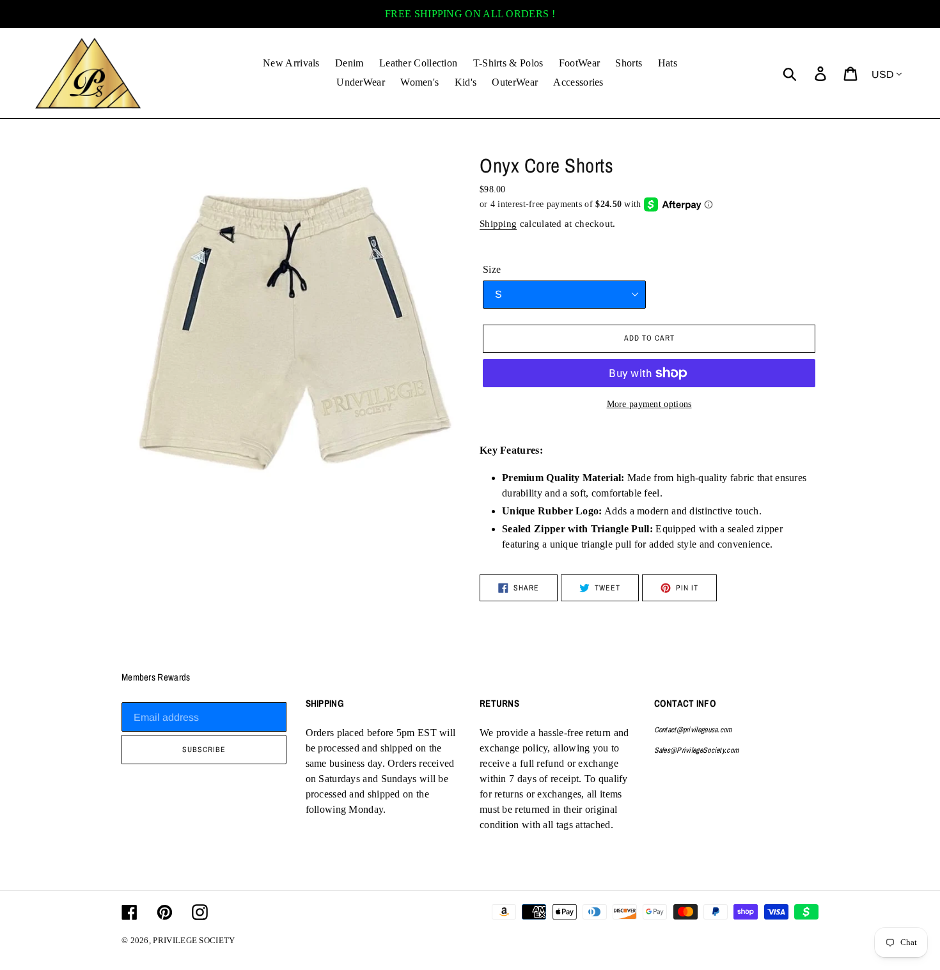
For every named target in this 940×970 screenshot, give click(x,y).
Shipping (498, 224)
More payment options (649, 404)
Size (492, 269)
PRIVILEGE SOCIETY (194, 940)
